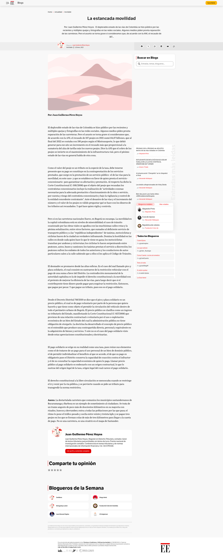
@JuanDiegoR (143, 266)
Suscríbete (211, 3)
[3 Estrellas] (55, 470)
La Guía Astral (141, 278)
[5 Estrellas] (60, 470)
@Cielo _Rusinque (145, 251)
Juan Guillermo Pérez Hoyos (81, 45)
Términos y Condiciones (90, 542)
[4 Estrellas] (58, 470)
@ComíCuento (144, 258)
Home (50, 12)
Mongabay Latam (61, 506)
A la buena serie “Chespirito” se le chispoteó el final (151, 174)
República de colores (151, 225)
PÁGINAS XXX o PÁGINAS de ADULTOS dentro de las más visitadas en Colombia (150, 149)
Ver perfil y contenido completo (78, 451)
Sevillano (59, 497)
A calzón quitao (142, 270)
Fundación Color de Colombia (151, 228)
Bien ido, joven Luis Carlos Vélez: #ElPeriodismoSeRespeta (147, 195)
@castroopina (143, 243)
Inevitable (69, 47)
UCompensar (103, 514)
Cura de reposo (148, 217)
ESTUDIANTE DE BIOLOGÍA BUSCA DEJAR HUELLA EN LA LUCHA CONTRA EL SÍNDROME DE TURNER (151, 162)
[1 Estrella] (49, 470)
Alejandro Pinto (144, 153)
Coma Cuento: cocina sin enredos (148, 255)
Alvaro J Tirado (143, 167)
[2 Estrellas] (52, 470)
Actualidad (58, 12)
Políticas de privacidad (104, 542)
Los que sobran (142, 248)
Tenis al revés (141, 263)
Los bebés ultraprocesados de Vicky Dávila (151, 185)
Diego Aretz (103, 497)
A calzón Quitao (144, 273)
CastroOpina (141, 240)
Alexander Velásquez (145, 178)
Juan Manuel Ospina (62, 514)
